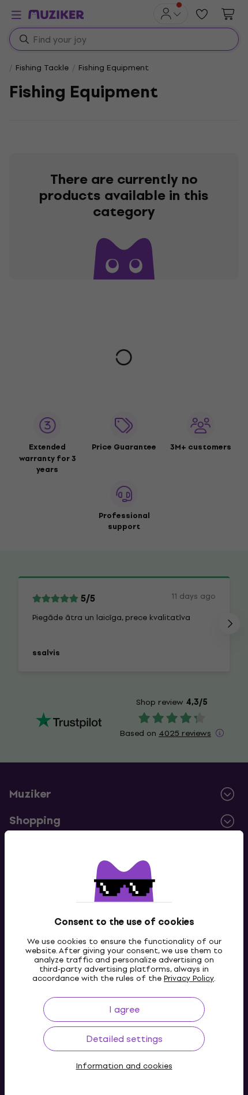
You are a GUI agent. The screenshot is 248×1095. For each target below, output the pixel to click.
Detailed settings (124, 1039)
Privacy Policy (189, 978)
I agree (124, 1009)
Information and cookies (124, 1066)
